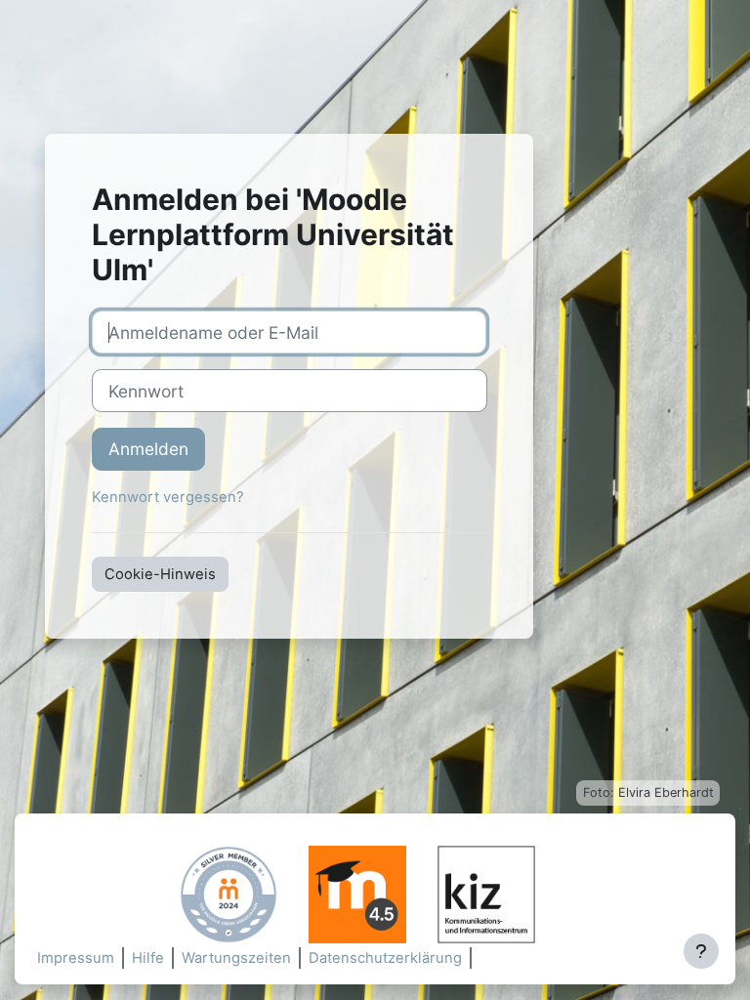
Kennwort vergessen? (168, 497)
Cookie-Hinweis (160, 574)
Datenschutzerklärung (385, 958)
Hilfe (148, 958)
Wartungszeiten (236, 958)
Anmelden (148, 448)
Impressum (75, 958)
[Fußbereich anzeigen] (701, 951)
